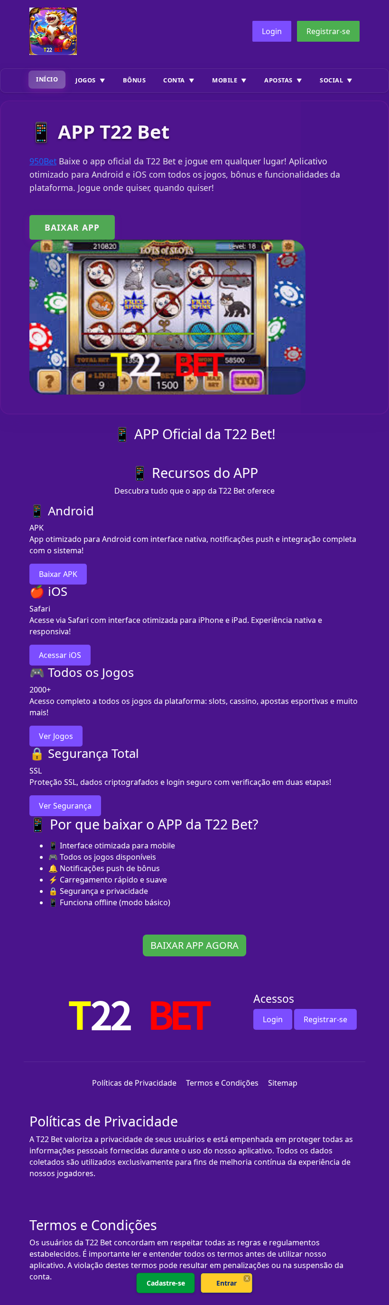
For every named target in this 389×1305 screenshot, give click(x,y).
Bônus (134, 80)
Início (47, 79)
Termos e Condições (222, 1083)
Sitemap (282, 1083)
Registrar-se (328, 31)
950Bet (42, 161)
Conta (174, 80)
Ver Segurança (65, 806)
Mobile (224, 80)
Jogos (85, 80)
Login (272, 31)
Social (331, 80)
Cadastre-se (166, 1282)
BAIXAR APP (72, 227)
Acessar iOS (60, 655)
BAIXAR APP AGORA (194, 945)
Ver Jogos (56, 736)
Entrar (226, 1282)
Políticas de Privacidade (134, 1083)
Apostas (278, 80)
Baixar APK (58, 574)
